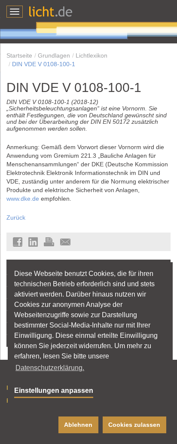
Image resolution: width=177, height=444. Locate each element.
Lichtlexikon (91, 55)
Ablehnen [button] (78, 424)
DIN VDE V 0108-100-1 (43, 64)
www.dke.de (22, 198)
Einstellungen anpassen (53, 390)
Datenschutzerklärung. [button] (49, 367)
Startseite (19, 55)
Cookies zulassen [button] (134, 424)
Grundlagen (54, 55)
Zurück (15, 217)
